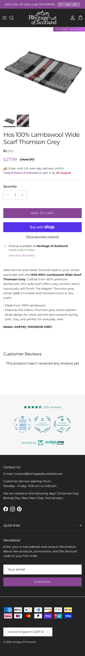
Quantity (10, 186)
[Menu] (4, 17)
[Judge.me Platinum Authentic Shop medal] (42, 424)
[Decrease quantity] (7, 195)
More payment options (42, 237)
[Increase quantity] (23, 195)
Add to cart (42, 213)
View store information (21, 255)
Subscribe (42, 581)
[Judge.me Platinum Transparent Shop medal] (62, 424)
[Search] (13, 17)
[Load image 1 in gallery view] (42, 70)
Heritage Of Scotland (23, 641)
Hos (11, 151)
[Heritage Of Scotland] (43, 18)
